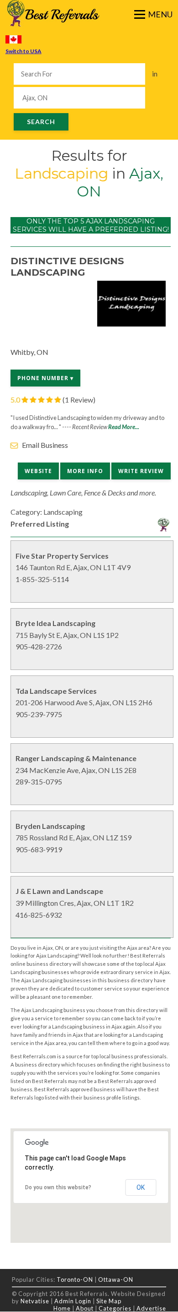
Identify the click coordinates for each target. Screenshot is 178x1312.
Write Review (141, 471)
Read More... (123, 426)
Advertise (151, 1308)
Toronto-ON (75, 1279)
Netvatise (36, 1301)
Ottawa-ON (115, 1279)
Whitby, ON (29, 352)
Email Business (45, 445)
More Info (85, 471)
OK (140, 1187)
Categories (115, 1308)
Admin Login (72, 1301)
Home (62, 1308)
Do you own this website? (58, 1187)
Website (38, 471)
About (85, 1308)
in (154, 73)
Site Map (108, 1301)
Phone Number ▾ (45, 378)
